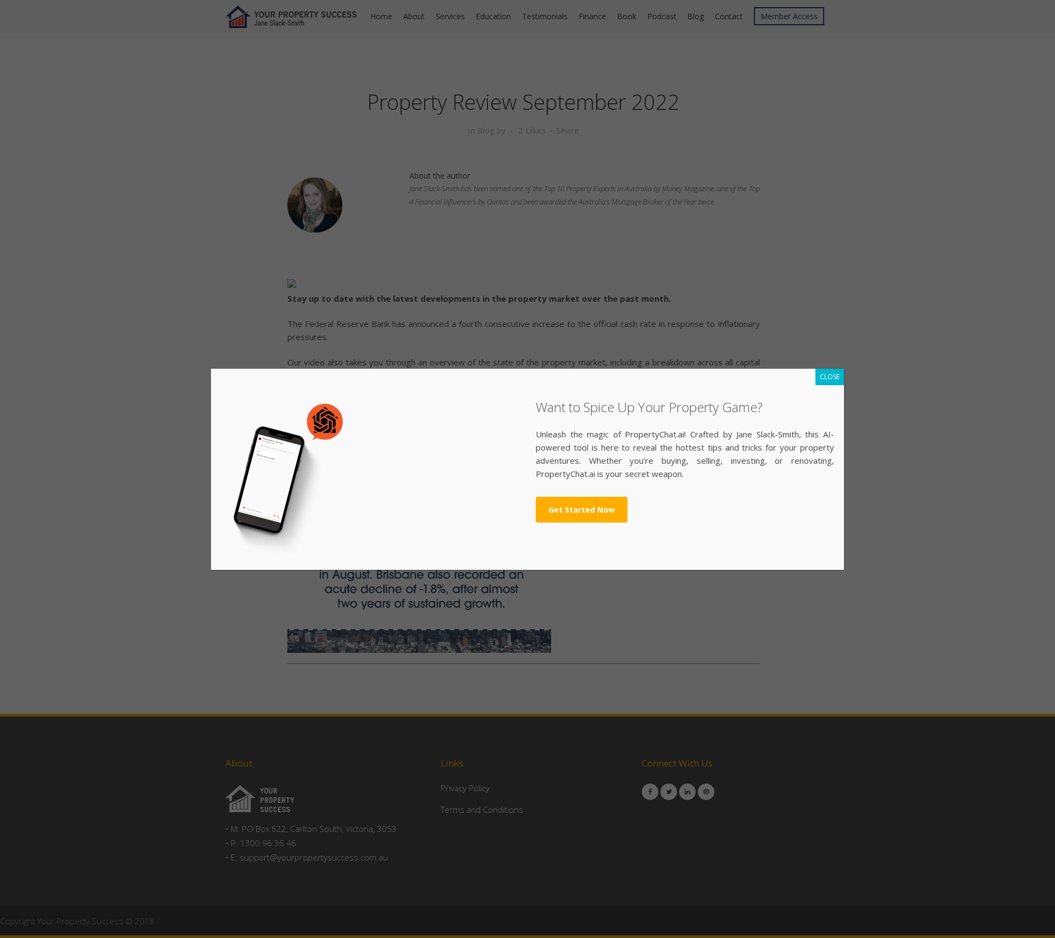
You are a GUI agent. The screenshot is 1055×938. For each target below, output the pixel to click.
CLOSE (830, 376)
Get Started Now (581, 509)
